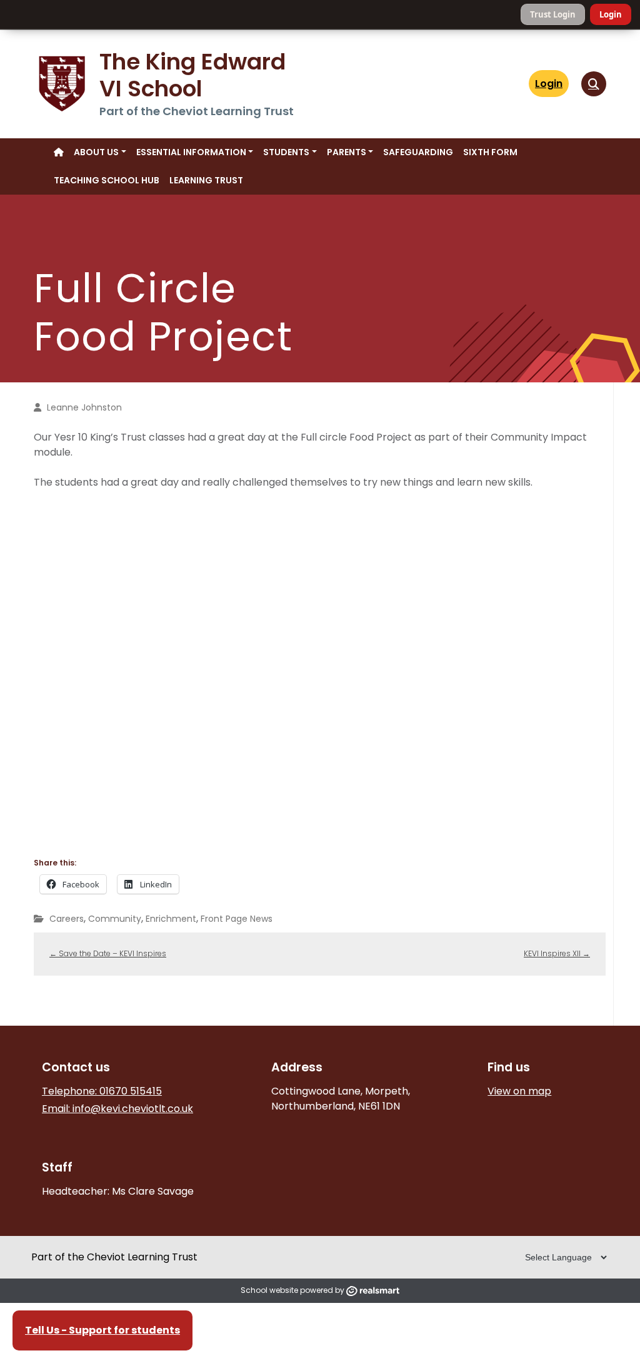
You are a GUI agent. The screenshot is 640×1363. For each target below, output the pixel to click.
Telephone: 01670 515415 (102, 1091)
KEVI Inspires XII (557, 953)
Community (114, 918)
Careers (66, 918)
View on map (519, 1091)
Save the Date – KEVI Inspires (107, 953)
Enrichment (171, 918)
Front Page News (236, 918)
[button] (593, 83)
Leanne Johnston (84, 407)
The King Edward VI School (195, 75)
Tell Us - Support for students (102, 1330)
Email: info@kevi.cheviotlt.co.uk (117, 1108)
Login (610, 14)
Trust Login (553, 14)
